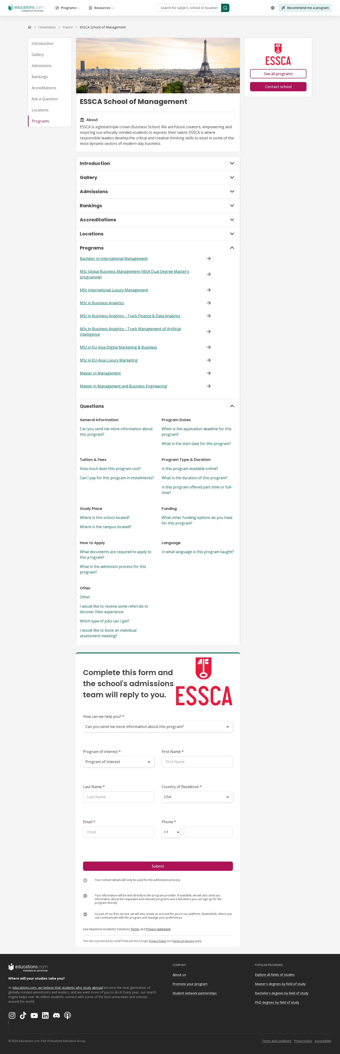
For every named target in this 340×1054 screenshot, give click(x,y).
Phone (169, 821)
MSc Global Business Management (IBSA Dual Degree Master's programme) (134, 274)
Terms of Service (183, 941)
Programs (69, 8)
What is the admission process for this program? (113, 569)
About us (179, 974)
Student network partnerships (195, 993)
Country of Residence (182, 786)
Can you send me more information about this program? (116, 431)
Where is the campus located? (105, 526)
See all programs (278, 73)
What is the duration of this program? (194, 477)
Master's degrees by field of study (280, 984)
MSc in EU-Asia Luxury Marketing (109, 360)
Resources (102, 8)
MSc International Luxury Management (114, 289)
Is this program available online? (190, 468)
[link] (103, 27)
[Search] (225, 8)
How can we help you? (103, 716)
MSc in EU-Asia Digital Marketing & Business (118, 347)
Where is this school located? (105, 517)
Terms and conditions (276, 1041)
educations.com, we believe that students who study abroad (57, 987)
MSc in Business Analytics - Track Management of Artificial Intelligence (130, 331)
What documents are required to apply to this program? (115, 554)
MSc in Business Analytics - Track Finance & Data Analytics (130, 315)
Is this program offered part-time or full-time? (197, 489)
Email (89, 821)
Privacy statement (158, 929)
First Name (173, 751)
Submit (158, 866)
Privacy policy (303, 1041)
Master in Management (100, 373)
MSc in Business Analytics (102, 302)
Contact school (278, 86)
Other (85, 597)
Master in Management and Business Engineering (123, 386)
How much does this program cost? (110, 468)
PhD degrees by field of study (277, 1002)
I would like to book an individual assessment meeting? (108, 633)
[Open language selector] (273, 8)
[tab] (49, 43)
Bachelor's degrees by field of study (281, 993)
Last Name (94, 786)
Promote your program (190, 984)
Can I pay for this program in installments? (117, 477)
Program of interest (102, 751)
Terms (135, 929)
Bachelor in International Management (114, 258)
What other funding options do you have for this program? (197, 520)
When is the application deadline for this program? (197, 431)
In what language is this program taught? (198, 551)
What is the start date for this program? (196, 443)
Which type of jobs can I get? (104, 621)
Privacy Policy (157, 941)
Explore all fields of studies (275, 974)
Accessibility (323, 1041)
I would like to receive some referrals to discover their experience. (114, 609)
